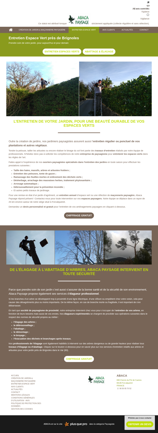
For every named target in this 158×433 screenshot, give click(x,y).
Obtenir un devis (139, 424)
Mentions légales (20, 395)
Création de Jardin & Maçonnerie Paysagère (42, 30)
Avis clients (108, 30)
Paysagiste (109, 424)
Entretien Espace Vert (84, 30)
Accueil (10, 30)
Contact (144, 30)
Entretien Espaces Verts (62, 51)
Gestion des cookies (22, 409)
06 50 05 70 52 (125, 388)
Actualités (127, 30)
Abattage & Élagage (99, 51)
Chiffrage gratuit (79, 215)
